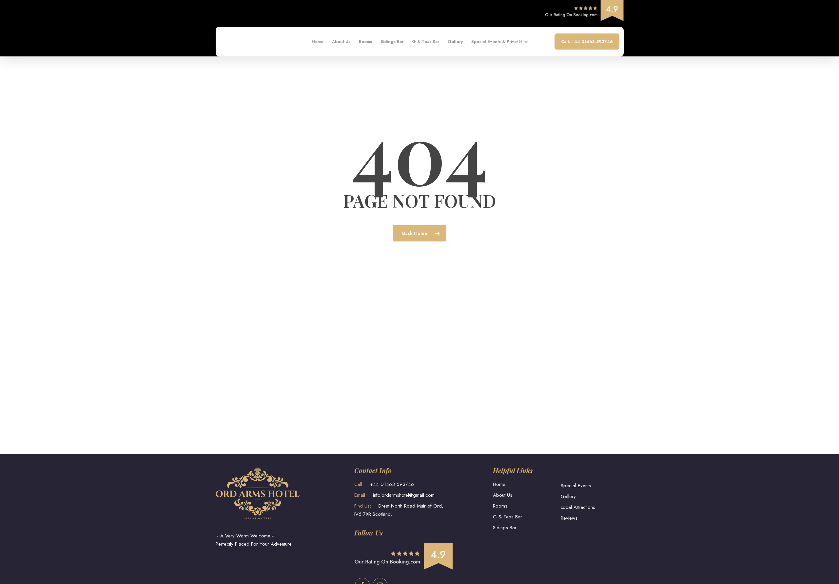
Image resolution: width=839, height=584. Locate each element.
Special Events (576, 485)
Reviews (569, 518)
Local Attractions (578, 507)
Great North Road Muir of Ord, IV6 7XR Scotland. (398, 510)
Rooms (500, 506)
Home (499, 484)
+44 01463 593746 (384, 484)
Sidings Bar (505, 527)
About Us (502, 495)
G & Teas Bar (507, 516)
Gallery (568, 496)
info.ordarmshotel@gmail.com (394, 495)
